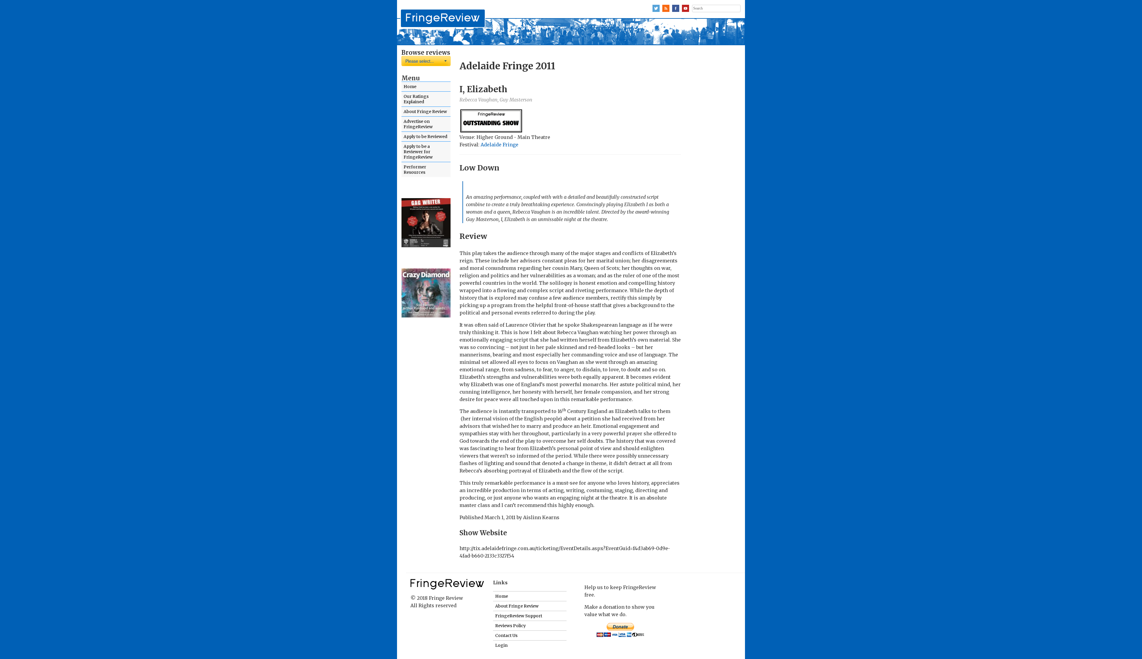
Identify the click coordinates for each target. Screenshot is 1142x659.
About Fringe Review (425, 111)
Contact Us (506, 635)
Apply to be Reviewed (425, 136)
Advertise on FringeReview (418, 124)
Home (410, 86)
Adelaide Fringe (499, 145)
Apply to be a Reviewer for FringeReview (418, 152)
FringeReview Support (518, 616)
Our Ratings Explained (416, 99)
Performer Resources (415, 169)
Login (501, 645)
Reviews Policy (510, 625)
